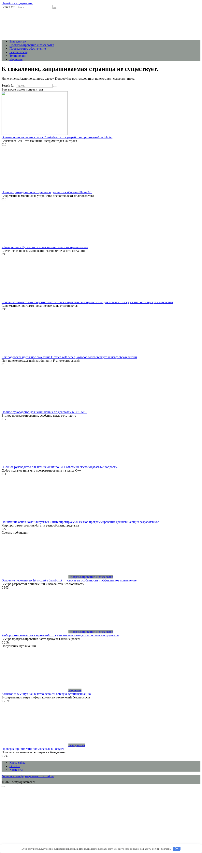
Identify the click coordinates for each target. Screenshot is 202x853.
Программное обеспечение (27, 48)
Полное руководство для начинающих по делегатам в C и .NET (44, 412)
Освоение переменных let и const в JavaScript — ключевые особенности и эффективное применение (69, 580)
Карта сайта (17, 762)
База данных (17, 41)
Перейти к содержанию (17, 3)
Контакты (16, 769)
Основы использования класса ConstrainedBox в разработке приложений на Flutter (57, 137)
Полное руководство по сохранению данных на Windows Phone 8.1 (47, 192)
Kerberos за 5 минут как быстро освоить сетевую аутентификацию (46, 693)
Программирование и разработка (31, 45)
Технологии (17, 55)
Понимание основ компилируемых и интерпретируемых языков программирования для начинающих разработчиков (80, 522)
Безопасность (18, 52)
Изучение (15, 59)
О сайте (14, 766)
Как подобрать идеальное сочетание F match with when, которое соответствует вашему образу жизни (69, 357)
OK (177, 848)
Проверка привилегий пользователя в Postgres (33, 748)
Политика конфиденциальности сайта (28, 776)
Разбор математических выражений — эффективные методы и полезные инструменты (60, 635)
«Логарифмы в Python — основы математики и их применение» (45, 247)
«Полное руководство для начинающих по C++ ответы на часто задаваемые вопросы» (60, 467)
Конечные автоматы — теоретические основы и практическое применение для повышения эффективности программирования (87, 302)
